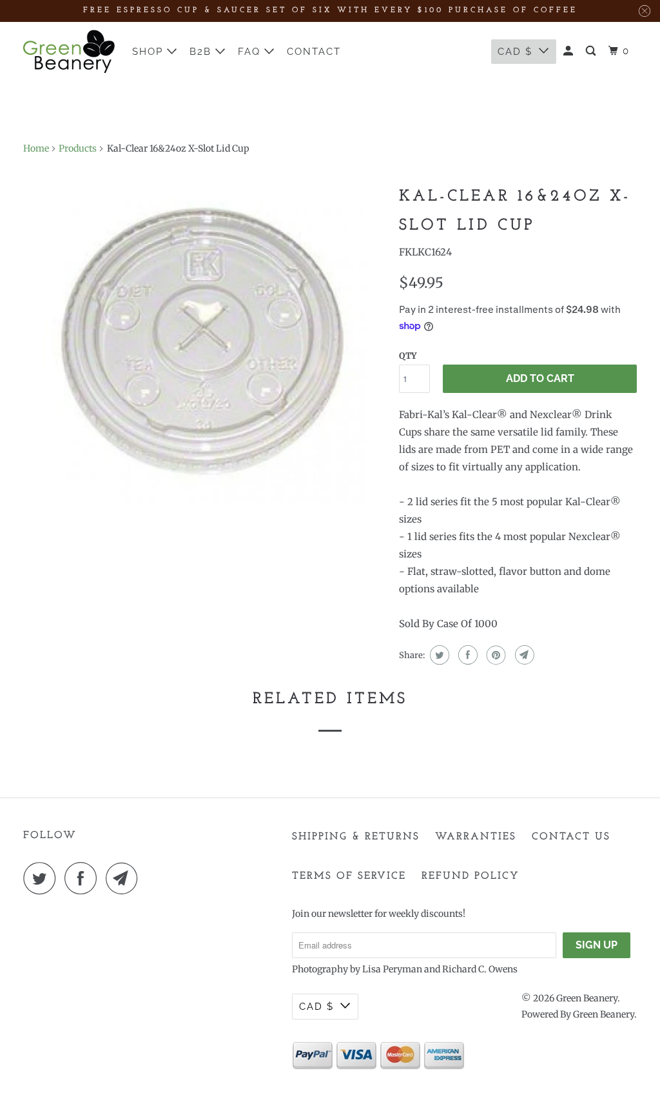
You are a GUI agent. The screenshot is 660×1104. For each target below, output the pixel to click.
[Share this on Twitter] (438, 655)
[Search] (592, 51)
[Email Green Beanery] (125, 878)
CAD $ (515, 51)
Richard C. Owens (480, 969)
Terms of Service (349, 876)
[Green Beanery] (69, 51)
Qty (407, 355)
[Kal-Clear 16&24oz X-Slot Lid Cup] (204, 340)
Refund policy (470, 876)
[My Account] (570, 51)
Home (36, 148)
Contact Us (571, 837)
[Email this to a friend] (523, 655)
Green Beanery (586, 998)
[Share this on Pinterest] (494, 655)
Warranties (475, 837)
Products (78, 148)
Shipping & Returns (356, 837)
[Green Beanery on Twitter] (42, 878)
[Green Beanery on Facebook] (83, 878)
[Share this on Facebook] (466, 655)
